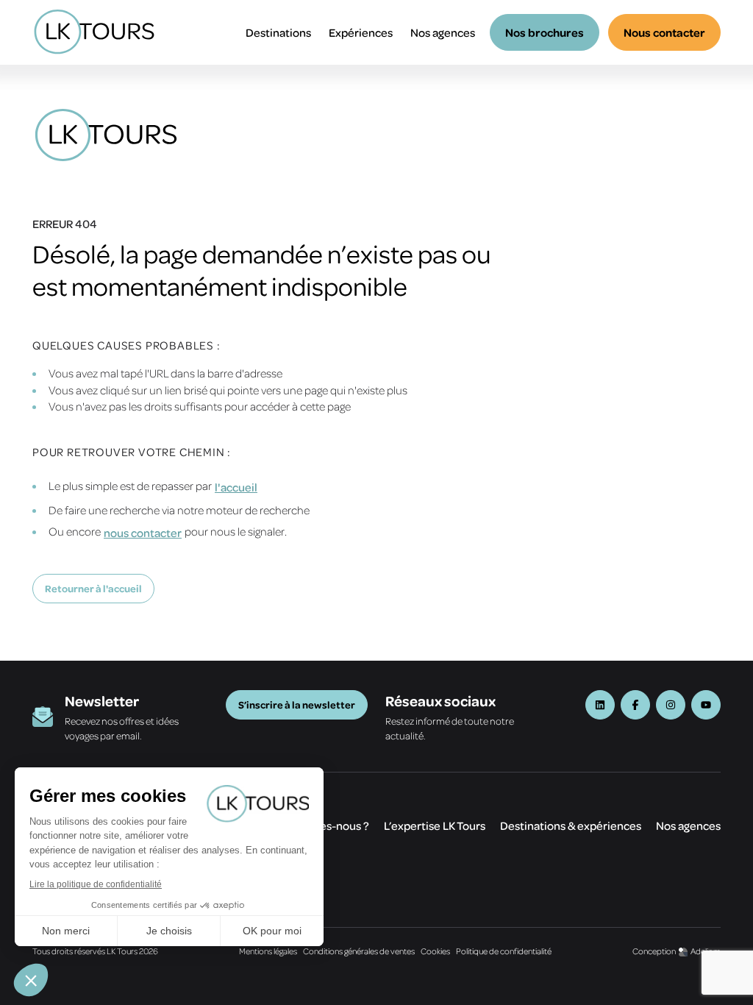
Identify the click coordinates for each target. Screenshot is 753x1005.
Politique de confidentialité (504, 950)
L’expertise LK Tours (434, 825)
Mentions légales (268, 950)
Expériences (361, 32)
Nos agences (442, 32)
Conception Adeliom (676, 950)
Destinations (278, 32)
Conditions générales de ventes (359, 950)
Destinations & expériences (570, 825)
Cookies (435, 950)
